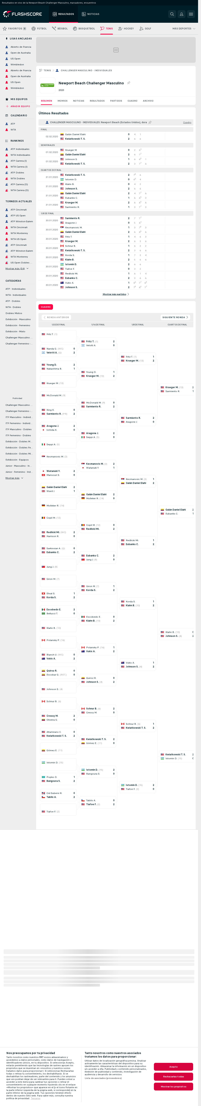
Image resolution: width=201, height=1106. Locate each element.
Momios (63, 100)
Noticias (78, 100)
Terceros (35, 1098)
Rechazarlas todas (173, 1076)
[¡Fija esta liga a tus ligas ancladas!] (128, 83)
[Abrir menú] (191, 14)
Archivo (148, 100)
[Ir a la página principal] (25, 14)
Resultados (97, 100)
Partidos (116, 100)
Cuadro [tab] (46, 307)
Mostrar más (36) (15, 268)
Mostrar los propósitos (173, 1086)
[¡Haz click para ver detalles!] (115, 136)
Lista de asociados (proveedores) (103, 1078)
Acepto (173, 1066)
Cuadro (132, 100)
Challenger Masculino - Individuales (86, 70)
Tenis (47, 70)
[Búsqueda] (172, 14)
